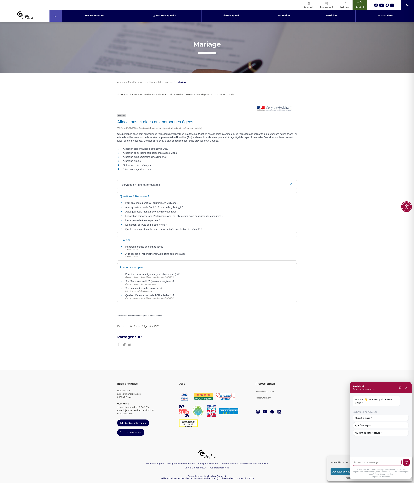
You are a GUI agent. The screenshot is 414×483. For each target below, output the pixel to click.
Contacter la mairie (135, 423)
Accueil (121, 82)
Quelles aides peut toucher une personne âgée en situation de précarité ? (163, 229)
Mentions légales (155, 463)
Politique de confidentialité (180, 463)
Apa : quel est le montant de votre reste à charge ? (151, 211)
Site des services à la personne (142, 288)
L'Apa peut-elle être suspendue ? (142, 220)
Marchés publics (265, 391)
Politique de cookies (207, 463)
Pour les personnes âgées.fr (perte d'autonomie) (151, 274)
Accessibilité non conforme (253, 463)
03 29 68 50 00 (132, 432)
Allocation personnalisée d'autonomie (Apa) (145, 148)
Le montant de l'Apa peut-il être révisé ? (146, 224)
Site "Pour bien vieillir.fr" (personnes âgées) (148, 281)
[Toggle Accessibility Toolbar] (407, 207)
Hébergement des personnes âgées (144, 246)
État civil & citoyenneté (162, 82)
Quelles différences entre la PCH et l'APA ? (148, 295)
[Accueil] (55, 16)
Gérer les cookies (229, 463)
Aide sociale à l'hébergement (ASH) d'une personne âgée (155, 253)
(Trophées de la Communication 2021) (235, 478)
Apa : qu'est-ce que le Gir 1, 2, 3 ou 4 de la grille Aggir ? (154, 207)
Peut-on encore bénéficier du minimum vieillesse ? (151, 203)
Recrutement (264, 397)
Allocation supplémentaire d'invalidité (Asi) (145, 156)
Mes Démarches (137, 82)
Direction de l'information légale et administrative (140, 316)
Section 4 (221, 476)
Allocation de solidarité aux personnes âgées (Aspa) (150, 152)
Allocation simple (132, 160)
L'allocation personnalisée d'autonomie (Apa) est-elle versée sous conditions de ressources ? (174, 216)
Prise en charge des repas (137, 169)
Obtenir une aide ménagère (137, 165)
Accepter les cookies (343, 471)
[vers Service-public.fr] (274, 108)
